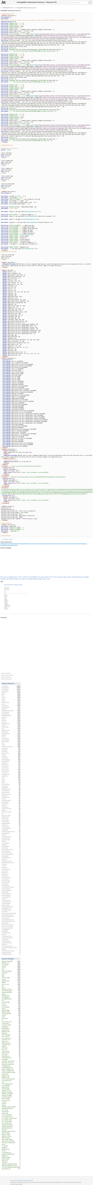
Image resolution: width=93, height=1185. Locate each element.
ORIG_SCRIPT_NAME (11, 1139)
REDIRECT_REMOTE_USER (11, 1131)
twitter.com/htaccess (6, 679)
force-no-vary (11, 984)
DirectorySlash (11, 792)
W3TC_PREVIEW (11, 1035)
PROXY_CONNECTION (11, 1069)
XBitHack (11, 835)
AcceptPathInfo (11, 797)
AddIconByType (11, 838)
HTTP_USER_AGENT (43, 577)
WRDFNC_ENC (11, 1087)
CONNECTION (11, 1056)
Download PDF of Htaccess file (13, 585)
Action (11, 779)
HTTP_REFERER (31, 577)
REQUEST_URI (17, 579)
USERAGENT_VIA (11, 1066)
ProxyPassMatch (11, 888)
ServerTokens (11, 738)
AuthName (11, 751)
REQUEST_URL (11, 1075)
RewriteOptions (11, 761)
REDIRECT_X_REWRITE (11, 1093)
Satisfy (11, 736)
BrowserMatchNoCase (11, 849)
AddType (33, 543)
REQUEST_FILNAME (11, 1092)
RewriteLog (11, 875)
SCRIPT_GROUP (11, 1133)
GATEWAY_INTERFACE (11, 1108)
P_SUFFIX (11, 1102)
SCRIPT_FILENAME (26, 579)
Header (60, 543)
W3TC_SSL (11, 1041)
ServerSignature (11, 759)
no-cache (11, 1005)
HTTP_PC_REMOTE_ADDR (11, 1072)
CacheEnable (11, 939)
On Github (5, 539)
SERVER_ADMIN (11, 1043)
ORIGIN (11, 982)
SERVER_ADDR (11, 995)
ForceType (11, 772)
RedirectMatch (11, 741)
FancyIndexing (11, 790)
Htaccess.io (13, 1180)
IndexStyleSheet (11, 823)
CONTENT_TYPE (11, 1039)
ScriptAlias (11, 867)
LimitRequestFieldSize (11, 937)
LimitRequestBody (11, 800)
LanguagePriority (11, 839)
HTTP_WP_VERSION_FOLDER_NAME (11, 1167)
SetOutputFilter (11, 730)
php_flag (11, 722)
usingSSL (11, 1103)
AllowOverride (11, 769)
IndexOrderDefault (11, 828)
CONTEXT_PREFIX (11, 1025)
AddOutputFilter (14, 543)
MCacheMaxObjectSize (11, 919)
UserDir (11, 841)
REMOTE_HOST (11, 1053)
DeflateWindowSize (11, 954)
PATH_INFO (11, 1048)
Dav (11, 813)
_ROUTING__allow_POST (11, 1064)
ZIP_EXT (11, 1151)
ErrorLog (11, 934)
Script (16, 545)
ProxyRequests (11, 918)
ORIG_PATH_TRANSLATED (11, 1142)
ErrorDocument (11, 702)
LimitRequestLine (11, 941)
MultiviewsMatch (11, 895)
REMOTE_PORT (11, 1149)
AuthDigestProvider (11, 861)
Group (11, 781)
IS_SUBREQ (11, 1059)
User (11, 728)
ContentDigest (11, 843)
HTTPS (51, 577)
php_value (11, 717)
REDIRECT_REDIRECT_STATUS (11, 1165)
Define (11, 782)
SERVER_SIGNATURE (11, 1126)
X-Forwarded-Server (11, 1116)
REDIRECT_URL (11, 1077)
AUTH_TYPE (11, 1110)
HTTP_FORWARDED (11, 1115)
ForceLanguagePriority (11, 854)
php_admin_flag (11, 880)
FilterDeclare (11, 768)
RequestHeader (11, 733)
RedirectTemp (11, 753)
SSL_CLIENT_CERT (11, 1123)
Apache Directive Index (7, 675)
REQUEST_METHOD (6, 579)
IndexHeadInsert (11, 846)
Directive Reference (6, 677)
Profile (64, 577)
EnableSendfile (11, 905)
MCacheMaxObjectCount (11, 921)
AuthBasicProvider (11, 808)
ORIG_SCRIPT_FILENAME (11, 1141)
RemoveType (11, 803)
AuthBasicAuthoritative (11, 862)
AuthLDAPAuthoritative (11, 924)
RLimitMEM (11, 931)
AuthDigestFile (11, 885)
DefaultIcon (11, 825)
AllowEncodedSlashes (11, 906)
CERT (11, 1082)
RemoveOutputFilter (11, 890)
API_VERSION (11, 1111)
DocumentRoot (11, 821)
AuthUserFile (11, 758)
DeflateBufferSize (11, 933)
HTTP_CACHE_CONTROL (11, 1079)
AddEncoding (11, 727)
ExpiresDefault (11, 707)
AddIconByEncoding (11, 852)
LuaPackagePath (11, 897)
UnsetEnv (11, 859)
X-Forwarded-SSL (11, 1152)
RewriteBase (77, 543)
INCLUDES (11, 972)
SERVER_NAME (37, 579)
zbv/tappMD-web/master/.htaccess (25, 7)
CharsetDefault (11, 833)
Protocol (11, 799)
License (10, 539)
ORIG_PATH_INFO (11, 1157)
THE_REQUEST (11, 997)
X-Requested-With (11, 1013)
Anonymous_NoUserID (11, 926)
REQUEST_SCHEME (11, 1095)
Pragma (59, 577)
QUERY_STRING (71, 577)
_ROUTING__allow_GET (11, 1062)
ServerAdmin (11, 884)
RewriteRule (11, 545)
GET (11, 986)
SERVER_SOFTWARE (11, 1124)
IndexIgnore (11, 748)
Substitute (11, 844)
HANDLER (11, 1033)
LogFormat (11, 872)
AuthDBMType (11, 929)
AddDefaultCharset (8, 7)
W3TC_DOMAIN (11, 1098)
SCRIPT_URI (11, 1113)
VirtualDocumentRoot (11, 746)
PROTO (11, 1008)
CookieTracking (11, 900)
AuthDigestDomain (11, 902)
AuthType (11, 756)
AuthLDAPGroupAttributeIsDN (11, 947)
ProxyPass (11, 864)
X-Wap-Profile (46, 579)
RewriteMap (11, 856)
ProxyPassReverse (11, 893)
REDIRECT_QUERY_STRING (11, 1106)
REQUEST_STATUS (11, 1136)
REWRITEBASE (11, 1028)
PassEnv (11, 866)
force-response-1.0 (11, 1038)
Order (71, 543)
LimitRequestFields (11, 936)
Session (11, 754)
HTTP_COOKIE (22, 577)
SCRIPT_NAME (11, 1089)
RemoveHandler (11, 784)
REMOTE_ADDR (11, 1012)
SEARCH (11, 1046)
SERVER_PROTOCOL (11, 1128)
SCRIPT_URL (11, 1074)
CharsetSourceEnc (11, 836)
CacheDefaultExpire (11, 942)
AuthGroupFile (11, 771)
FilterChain (11, 763)
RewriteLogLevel (11, 869)
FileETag (56, 543)
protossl (11, 994)
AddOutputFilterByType (25, 543)
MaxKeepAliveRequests (11, 915)
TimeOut (11, 805)
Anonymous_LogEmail (11, 928)
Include (64, 543)
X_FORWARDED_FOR (11, 1067)
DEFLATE (3, 577)
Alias (11, 777)
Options (68, 543)
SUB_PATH (11, 1162)
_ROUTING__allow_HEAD (11, 1061)
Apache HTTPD (28, 1180)
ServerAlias (11, 911)
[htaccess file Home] (3, 2)
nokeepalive (11, 1026)
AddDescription (11, 817)
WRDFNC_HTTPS (11, 1090)
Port (11, 743)
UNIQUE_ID (11, 1155)
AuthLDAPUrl (11, 874)
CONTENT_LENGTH (11, 1097)
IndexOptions (11, 787)
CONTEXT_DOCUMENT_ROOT (11, 1164)
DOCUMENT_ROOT (12, 577)
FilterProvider (11, 764)
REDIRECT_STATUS (11, 989)
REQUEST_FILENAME (82, 577)
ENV (11, 969)
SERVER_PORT (11, 981)
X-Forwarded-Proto (11, 1022)
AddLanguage (11, 820)
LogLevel (11, 898)
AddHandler (11, 750)
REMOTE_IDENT (11, 1138)
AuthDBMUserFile (11, 908)
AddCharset (11, 732)
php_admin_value (11, 815)
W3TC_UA (11, 1049)
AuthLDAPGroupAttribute (11, 951)
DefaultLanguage (11, 794)
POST (55, 577)
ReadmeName (11, 802)
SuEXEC (11, 949)
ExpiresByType (49, 543)
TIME (11, 976)
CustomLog (11, 870)
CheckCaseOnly (11, 882)
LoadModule (11, 830)
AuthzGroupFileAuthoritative (11, 913)
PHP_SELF (11, 1129)
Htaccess (20, 1180)
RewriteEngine (4, 545)
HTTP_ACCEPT (11, 1036)
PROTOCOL (11, 1160)
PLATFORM (11, 1146)
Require (11, 718)
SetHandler (11, 776)
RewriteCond (83, 543)
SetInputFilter (11, 892)
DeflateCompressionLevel (11, 831)
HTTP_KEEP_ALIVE (11, 1080)
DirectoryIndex (11, 712)
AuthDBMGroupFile (11, 910)
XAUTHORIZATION (11, 1057)
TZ (11, 1020)
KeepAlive (11, 795)
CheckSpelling (11, 826)
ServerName (11, 818)
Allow (11, 694)
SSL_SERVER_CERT (11, 1120)
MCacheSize (11, 923)
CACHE (11, 1015)
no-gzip (11, 979)
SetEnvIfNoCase (11, 723)
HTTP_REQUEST (11, 1085)
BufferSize (11, 944)
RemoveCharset (11, 851)
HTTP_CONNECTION (11, 1084)
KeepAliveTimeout (11, 952)
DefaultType (11, 848)
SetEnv (11, 745)
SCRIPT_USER (11, 1159)
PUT (11, 1000)
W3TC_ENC (11, 1018)
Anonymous (11, 785)
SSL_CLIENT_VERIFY (11, 1121)
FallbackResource (11, 789)
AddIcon (11, 810)
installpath (11, 1147)
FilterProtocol (11, 766)
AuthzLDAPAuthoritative (11, 887)
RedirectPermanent (11, 812)
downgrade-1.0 (11, 1030)
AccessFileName (11, 903)
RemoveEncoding (11, 877)
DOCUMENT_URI (10, 1169)
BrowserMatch (11, 740)
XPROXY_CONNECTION (11, 1071)
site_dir (11, 1144)
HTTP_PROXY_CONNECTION (11, 1118)
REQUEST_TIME (11, 1134)
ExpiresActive (42, 543)
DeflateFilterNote (11, 857)
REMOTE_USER (11, 1031)
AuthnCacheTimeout (11, 946)
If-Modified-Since (11, 1044)
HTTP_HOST (11, 964)
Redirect (11, 701)
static (11, 974)
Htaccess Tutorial (5, 673)
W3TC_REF (11, 1054)
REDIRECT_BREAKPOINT (11, 1154)
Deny (37, 543)
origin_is (11, 1105)
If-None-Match (11, 1051)
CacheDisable (11, 879)
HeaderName (11, 807)
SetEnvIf (11, 735)
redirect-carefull (11, 1100)
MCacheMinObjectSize (11, 916)
